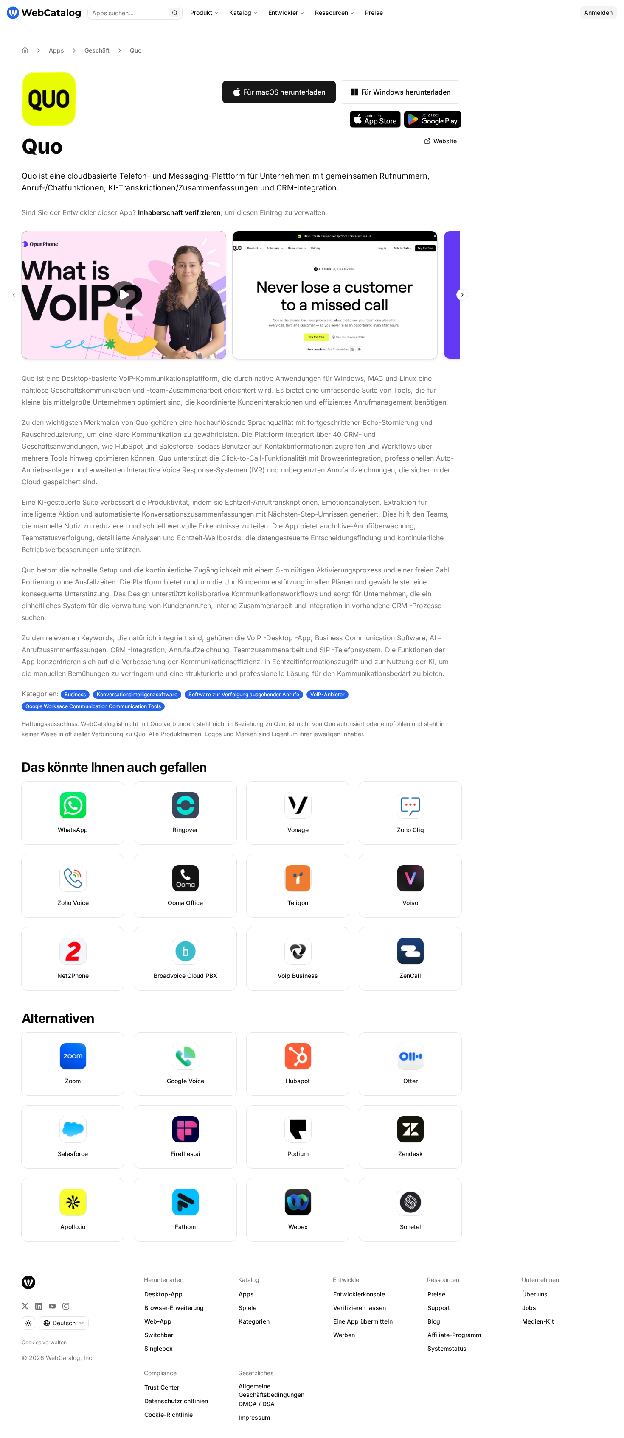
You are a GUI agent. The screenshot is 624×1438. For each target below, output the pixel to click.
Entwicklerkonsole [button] (359, 1294)
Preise (374, 12)
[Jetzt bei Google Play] (432, 119)
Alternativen (58, 1018)
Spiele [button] (247, 1307)
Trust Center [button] (161, 1387)
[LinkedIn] (38, 1306)
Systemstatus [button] (447, 1348)
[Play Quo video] (124, 295)
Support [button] (438, 1307)
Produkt (201, 12)
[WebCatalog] (28, 1282)
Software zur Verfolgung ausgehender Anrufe (243, 694)
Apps (56, 50)
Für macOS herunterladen (285, 92)
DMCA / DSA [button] (257, 1403)
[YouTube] (52, 1306)
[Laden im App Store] (375, 119)
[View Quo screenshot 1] (335, 295)
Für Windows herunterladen (406, 92)
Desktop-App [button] (163, 1294)
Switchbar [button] (158, 1334)
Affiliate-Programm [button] (454, 1334)
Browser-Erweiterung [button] (174, 1307)
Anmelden (598, 12)
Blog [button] (433, 1321)
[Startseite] (44, 13)
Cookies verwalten (44, 1342)
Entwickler (283, 12)
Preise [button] (436, 1294)
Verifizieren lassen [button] (359, 1307)
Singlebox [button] (158, 1348)
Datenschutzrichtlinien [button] (176, 1400)
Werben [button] (344, 1334)
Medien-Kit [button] (538, 1321)
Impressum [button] (254, 1417)
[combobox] (64, 1323)
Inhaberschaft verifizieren (179, 212)
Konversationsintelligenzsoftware (137, 694)
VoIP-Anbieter (327, 694)
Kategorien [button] (254, 1321)
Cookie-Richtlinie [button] (168, 1414)
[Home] (25, 50)
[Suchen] (175, 13)
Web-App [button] (157, 1321)
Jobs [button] (529, 1307)
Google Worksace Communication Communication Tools (93, 706)
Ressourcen (331, 12)
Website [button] (445, 141)
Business (75, 694)
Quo (135, 50)
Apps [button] (246, 1294)
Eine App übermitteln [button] (363, 1321)
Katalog (240, 12)
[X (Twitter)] (25, 1306)
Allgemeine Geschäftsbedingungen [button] (271, 1390)
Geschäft (97, 50)
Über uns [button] (535, 1294)
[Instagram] (65, 1306)
